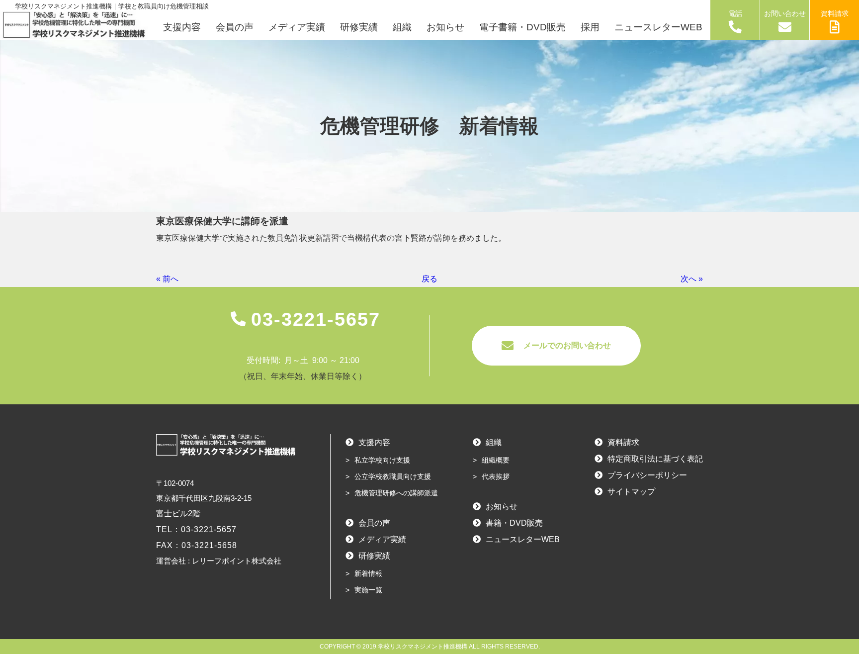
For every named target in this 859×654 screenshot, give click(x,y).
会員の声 (235, 27)
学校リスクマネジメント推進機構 (422, 646)
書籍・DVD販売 (514, 523)
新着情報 (368, 573)
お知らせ (445, 27)
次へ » (692, 279)
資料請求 (835, 13)
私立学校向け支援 (382, 460)
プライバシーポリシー (647, 475)
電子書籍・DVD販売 (522, 27)
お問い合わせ (785, 13)
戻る (429, 279)
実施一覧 (368, 590)
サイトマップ (631, 491)
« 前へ (167, 279)
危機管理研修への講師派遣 (396, 493)
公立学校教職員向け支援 (392, 476)
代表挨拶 (496, 476)
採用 (590, 27)
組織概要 (496, 460)
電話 (735, 13)
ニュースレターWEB (658, 27)
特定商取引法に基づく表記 (655, 459)
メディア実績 (296, 27)
